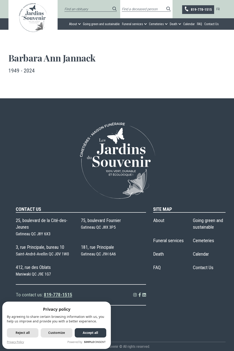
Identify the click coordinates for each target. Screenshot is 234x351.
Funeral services (132, 24)
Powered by (74, 342)
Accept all (90, 332)
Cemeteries (156, 24)
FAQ (199, 24)
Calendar (189, 24)
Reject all (23, 332)
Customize (56, 332)
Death (173, 24)
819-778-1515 (201, 10)
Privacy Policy (15, 342)
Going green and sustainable (101, 24)
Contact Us (211, 24)
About (73, 24)
